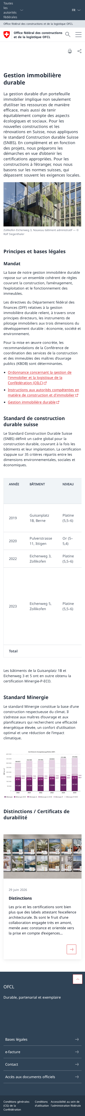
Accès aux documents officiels (30, 1076)
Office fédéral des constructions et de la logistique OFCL (38, 35)
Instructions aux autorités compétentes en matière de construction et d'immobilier (43, 392)
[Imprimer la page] (70, 51)
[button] (77, 979)
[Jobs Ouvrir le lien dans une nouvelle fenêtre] (65, 10)
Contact (11, 1064)
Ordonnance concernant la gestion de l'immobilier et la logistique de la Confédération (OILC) (39, 377)
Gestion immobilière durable (32, 402)
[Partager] (79, 51)
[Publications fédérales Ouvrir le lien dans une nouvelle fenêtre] (68, 10)
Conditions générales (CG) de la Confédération (16, 1105)
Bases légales (16, 1039)
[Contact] (70, 10)
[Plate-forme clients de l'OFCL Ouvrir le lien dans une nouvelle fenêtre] (66, 10)
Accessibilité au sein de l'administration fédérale (66, 1103)
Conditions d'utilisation (42, 1103)
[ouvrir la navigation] (78, 34)
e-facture (12, 1051)
